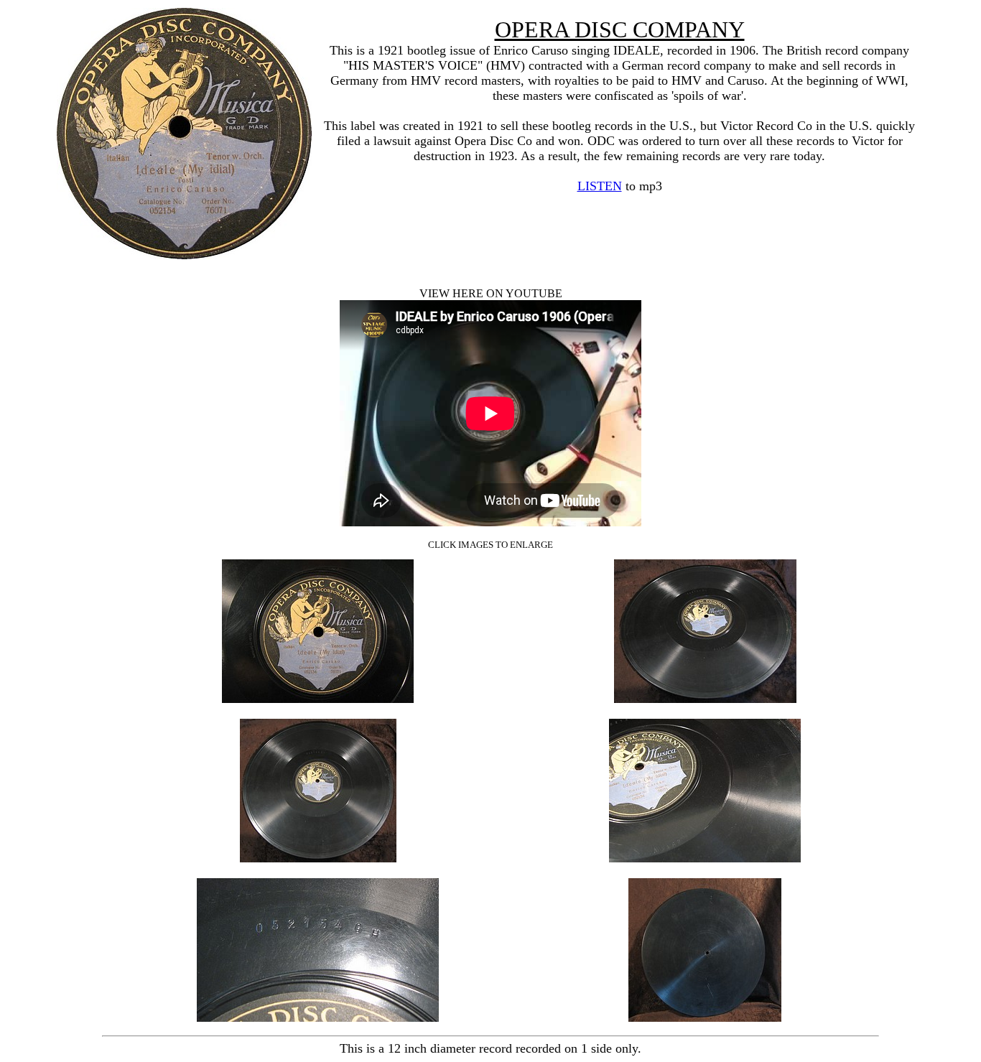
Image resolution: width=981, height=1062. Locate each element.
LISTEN (599, 186)
